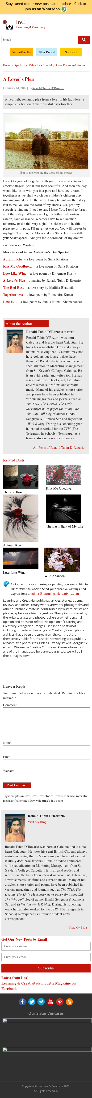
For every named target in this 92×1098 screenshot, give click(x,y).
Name (7, 743)
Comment (10, 705)
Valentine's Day (25, 800)
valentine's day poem (49, 800)
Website (8, 770)
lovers (59, 796)
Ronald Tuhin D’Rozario (48, 88)
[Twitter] (31, 1001)
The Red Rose (13, 287)
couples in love (20, 796)
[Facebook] (22, 1001)
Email (7, 756)
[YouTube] (40, 1001)
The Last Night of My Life (64, 526)
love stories (46, 796)
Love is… (10, 301)
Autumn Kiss (13, 259)
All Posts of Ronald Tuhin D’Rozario (58, 447)
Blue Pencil (47, 52)
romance (69, 796)
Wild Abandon (54, 576)
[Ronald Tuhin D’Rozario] (14, 351)
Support (71, 52)
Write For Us (22, 52)
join (42, 8)
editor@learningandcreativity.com (55, 593)
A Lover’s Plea (14, 280)
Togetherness (13, 294)
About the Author (19, 323)
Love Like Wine (14, 273)
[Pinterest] (50, 1001)
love (34, 796)
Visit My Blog (37, 822)
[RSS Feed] (59, 1001)
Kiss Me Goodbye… (17, 266)
